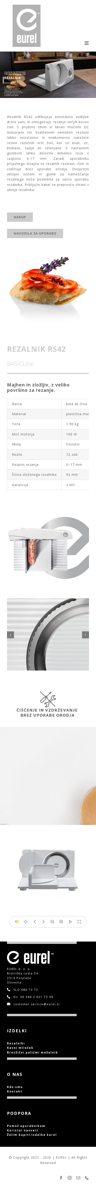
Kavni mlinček (21, 1048)
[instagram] (70, 1178)
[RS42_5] (48, 600)
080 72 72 (29, 990)
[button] (10, 634)
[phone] (87, 1178)
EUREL (62, 1157)
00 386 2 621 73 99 (36, 997)
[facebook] (61, 1178)
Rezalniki (16, 1043)
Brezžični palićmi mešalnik (32, 1052)
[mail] (78, 1178)
